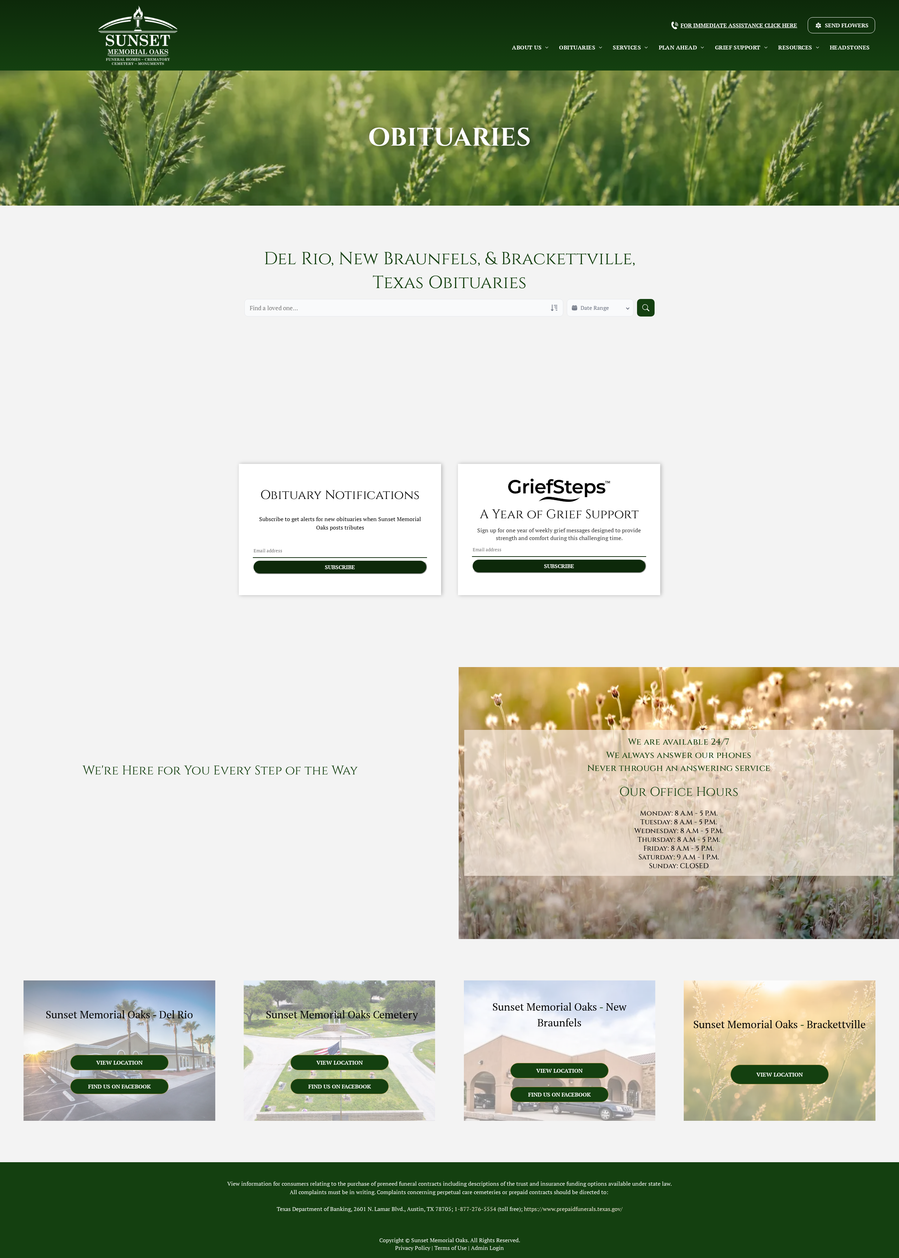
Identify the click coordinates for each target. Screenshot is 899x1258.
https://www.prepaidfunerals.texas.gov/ (573, 1209)
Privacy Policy (412, 1248)
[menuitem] (530, 47)
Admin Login (487, 1248)
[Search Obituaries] (646, 308)
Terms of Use (450, 1248)
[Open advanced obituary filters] (554, 308)
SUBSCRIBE (340, 567)
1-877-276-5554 (475, 1209)
